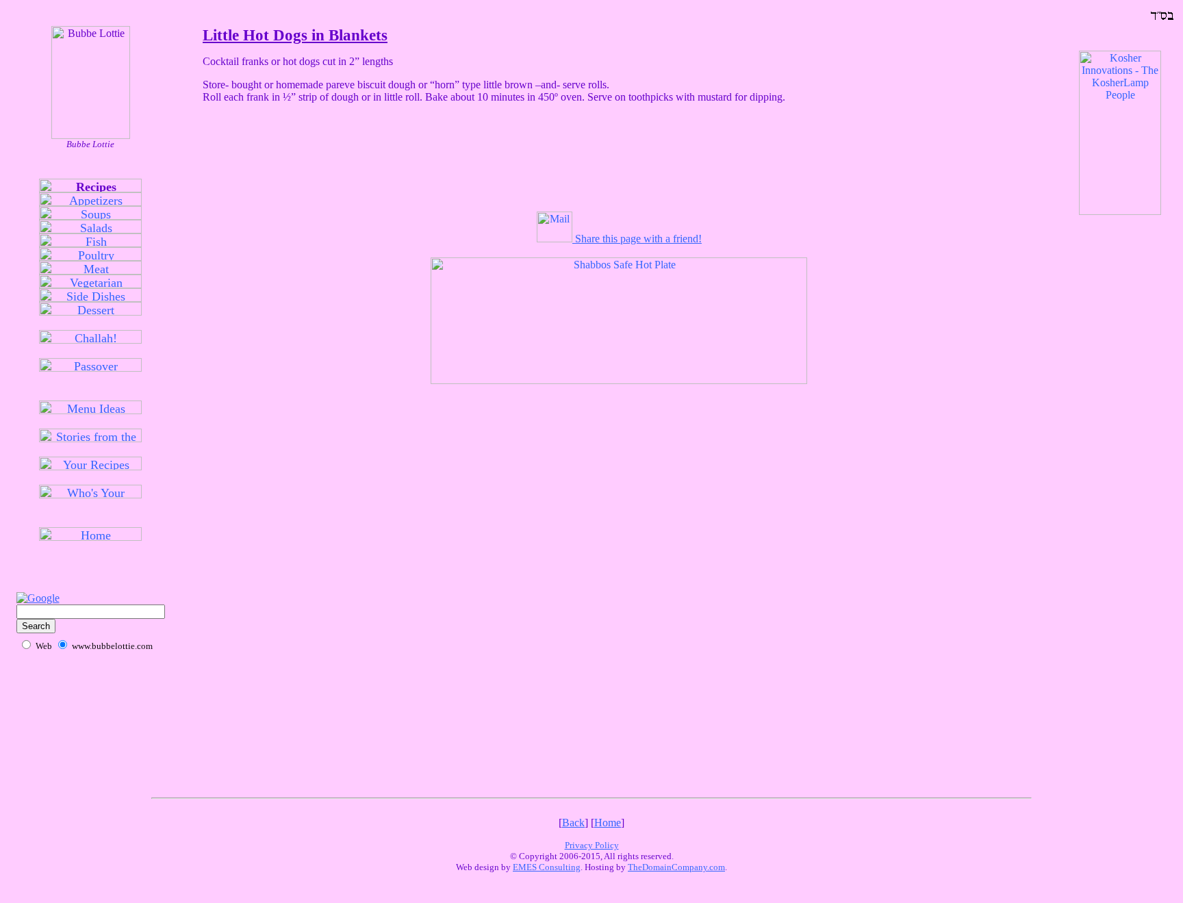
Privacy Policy (592, 845)
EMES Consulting (547, 867)
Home (607, 822)
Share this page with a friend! (637, 238)
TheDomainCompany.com (676, 867)
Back (573, 822)
